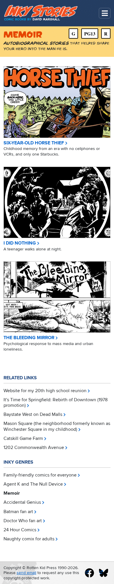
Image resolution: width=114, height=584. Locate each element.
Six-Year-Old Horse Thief (34, 143)
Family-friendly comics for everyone (40, 475)
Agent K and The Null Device (33, 484)
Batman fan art (18, 512)
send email (26, 572)
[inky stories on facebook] (89, 573)
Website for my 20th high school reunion (45, 391)
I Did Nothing (20, 243)
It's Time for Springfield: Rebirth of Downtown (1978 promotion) (56, 402)
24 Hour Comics (20, 530)
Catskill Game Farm (23, 438)
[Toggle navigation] (104, 13)
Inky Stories (42, 13)
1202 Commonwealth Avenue (34, 447)
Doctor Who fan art (23, 521)
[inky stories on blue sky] (103, 573)
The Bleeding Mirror (29, 338)
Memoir (12, 493)
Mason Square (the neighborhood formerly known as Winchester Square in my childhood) (57, 426)
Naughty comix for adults (29, 539)
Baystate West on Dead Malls (33, 414)
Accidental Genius (22, 502)
